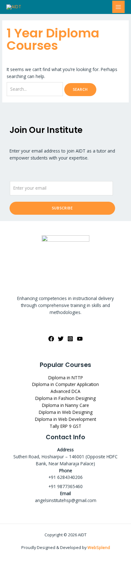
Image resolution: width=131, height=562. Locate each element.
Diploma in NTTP (65, 378)
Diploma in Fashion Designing (65, 398)
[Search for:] (35, 89)
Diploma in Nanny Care (65, 405)
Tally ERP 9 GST (65, 426)
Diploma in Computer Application (65, 384)
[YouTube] (80, 339)
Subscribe (62, 208)
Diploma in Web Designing (66, 412)
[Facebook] (51, 339)
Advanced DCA (65, 391)
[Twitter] (61, 339)
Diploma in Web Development (65, 419)
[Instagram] (70, 339)
